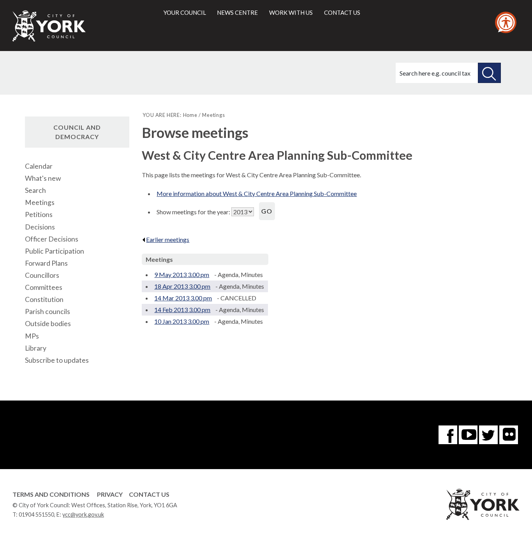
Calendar (39, 166)
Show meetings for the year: (194, 211)
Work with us (291, 12)
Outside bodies (48, 323)
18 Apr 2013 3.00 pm (182, 286)
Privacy (110, 494)
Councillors (42, 275)
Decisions (40, 227)
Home (190, 115)
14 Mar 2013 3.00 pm (183, 298)
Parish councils (47, 311)
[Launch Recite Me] (505, 22)
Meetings (40, 202)
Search (35, 190)
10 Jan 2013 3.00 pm (181, 321)
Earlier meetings (167, 239)
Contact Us (149, 494)
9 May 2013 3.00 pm (181, 274)
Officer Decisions (51, 239)
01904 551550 (36, 514)
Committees (43, 287)
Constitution (44, 299)
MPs (32, 336)
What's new (43, 178)
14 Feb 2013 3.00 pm (182, 309)
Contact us (342, 12)
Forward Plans (46, 263)
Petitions (39, 214)
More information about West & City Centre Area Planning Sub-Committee (257, 193)
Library (35, 348)
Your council (185, 12)
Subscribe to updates (57, 360)
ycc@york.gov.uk (83, 514)
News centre (237, 12)
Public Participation (54, 251)
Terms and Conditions (51, 494)
